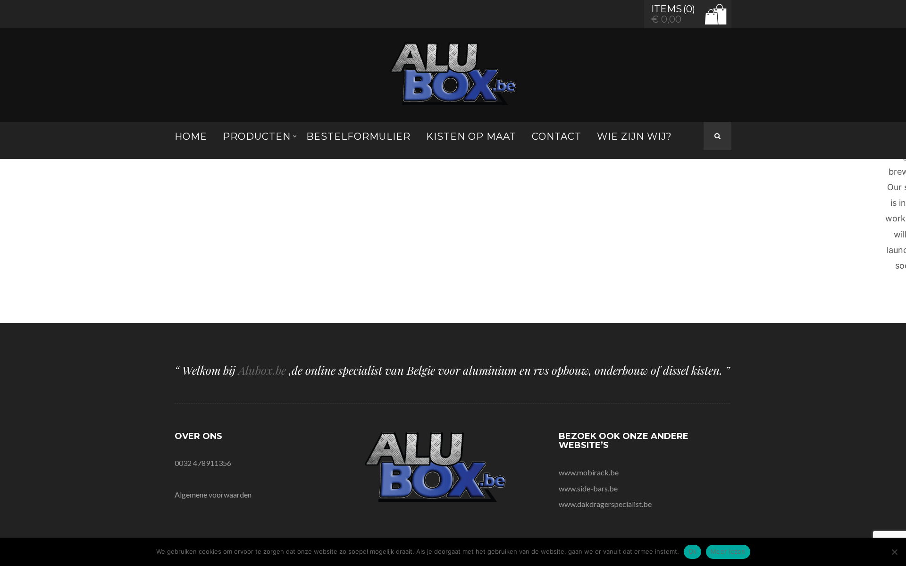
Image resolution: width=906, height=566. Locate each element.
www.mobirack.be (589, 472)
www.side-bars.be (588, 488)
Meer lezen (728, 551)
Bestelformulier (358, 136)
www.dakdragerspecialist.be (605, 503)
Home (191, 136)
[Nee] (894, 552)
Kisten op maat (471, 136)
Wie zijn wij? (634, 136)
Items (666, 9)
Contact (556, 136)
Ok (692, 551)
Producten (257, 136)
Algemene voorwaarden (213, 494)
